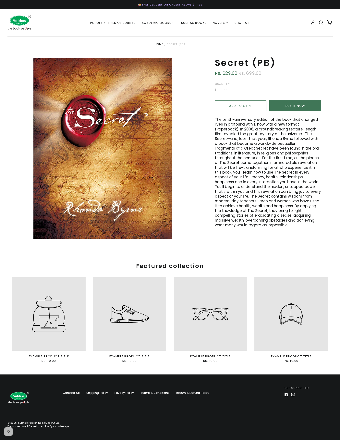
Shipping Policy (97, 393)
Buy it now (295, 106)
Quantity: (222, 84)
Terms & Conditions (154, 393)
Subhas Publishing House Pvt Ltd (38, 423)
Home (159, 44)
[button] (321, 22)
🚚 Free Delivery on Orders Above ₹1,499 (170, 4)
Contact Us (71, 393)
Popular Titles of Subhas (113, 23)
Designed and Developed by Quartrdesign (38, 426)
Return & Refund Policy (192, 393)
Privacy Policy (124, 393)
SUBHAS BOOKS (194, 23)
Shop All (242, 23)
